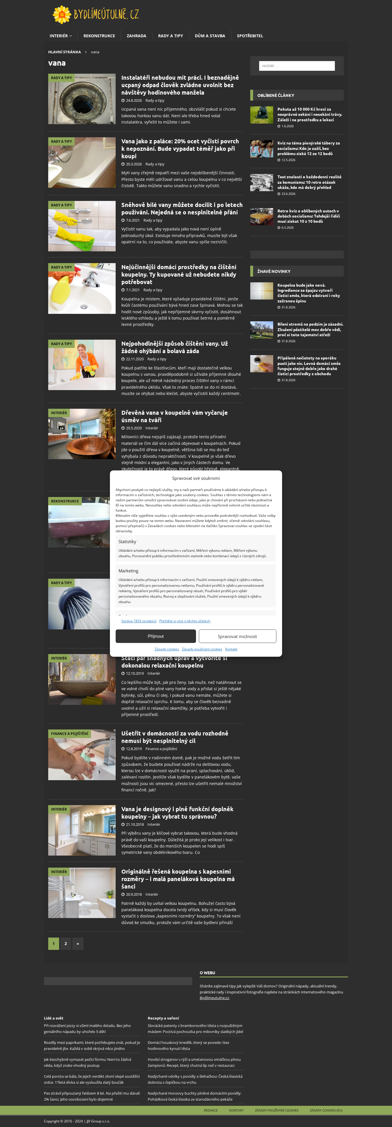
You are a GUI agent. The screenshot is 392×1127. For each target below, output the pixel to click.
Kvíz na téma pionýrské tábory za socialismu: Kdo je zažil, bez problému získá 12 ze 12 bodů (308, 148)
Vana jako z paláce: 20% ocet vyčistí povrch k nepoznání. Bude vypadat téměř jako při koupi (180, 148)
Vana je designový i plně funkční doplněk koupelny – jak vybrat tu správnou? (177, 812)
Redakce (211, 1110)
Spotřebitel (250, 35)
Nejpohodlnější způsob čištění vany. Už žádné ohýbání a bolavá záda (174, 347)
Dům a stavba (210, 35)
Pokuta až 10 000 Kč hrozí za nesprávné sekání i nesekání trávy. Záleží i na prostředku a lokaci (309, 114)
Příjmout (156, 636)
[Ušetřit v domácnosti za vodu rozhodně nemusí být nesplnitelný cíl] (82, 754)
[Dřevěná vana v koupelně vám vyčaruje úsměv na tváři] (82, 434)
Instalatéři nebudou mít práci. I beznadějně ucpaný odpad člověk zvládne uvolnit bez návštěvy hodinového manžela (180, 85)
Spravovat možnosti (237, 636)
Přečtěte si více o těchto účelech (184, 621)
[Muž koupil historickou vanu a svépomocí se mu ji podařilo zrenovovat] (82, 522)
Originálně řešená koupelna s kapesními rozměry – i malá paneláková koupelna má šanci (178, 879)
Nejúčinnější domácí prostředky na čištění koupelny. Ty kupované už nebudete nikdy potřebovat (178, 274)
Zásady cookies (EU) (326, 1110)
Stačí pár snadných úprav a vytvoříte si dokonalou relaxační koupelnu (174, 661)
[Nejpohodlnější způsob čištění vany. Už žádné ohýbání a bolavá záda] (82, 365)
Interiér (59, 35)
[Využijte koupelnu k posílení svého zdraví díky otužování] (82, 604)
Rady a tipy (170, 35)
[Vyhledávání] (297, 66)
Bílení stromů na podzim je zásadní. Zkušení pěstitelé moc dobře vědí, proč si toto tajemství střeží (310, 329)
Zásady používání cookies (202, 649)
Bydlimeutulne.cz (214, 997)
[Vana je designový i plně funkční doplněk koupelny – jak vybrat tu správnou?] (82, 830)
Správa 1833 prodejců (138, 621)
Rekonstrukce (99, 35)
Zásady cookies (167, 649)
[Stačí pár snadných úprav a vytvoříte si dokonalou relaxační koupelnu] (82, 679)
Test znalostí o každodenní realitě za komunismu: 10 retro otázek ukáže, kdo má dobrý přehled (309, 181)
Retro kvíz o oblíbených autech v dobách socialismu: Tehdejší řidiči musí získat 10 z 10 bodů (308, 216)
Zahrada (136, 35)
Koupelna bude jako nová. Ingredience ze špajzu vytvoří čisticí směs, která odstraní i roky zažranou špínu (308, 292)
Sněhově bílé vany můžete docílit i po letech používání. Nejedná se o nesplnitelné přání (182, 208)
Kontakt (231, 649)
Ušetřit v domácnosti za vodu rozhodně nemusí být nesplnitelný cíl (174, 736)
